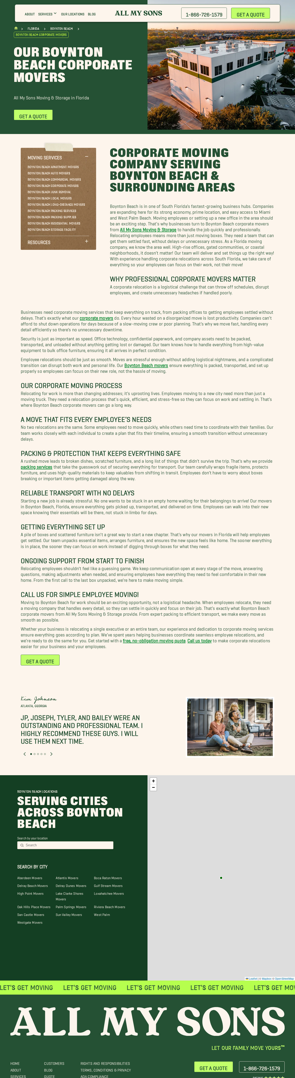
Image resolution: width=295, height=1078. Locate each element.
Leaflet (252, 978)
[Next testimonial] (51, 754)
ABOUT (15, 1069)
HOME (15, 1062)
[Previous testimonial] (25, 754)
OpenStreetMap (284, 978)
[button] (58, 156)
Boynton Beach (61, 29)
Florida (33, 29)
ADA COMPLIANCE (94, 1075)
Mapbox (267, 978)
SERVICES (18, 1075)
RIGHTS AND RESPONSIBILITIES (105, 1062)
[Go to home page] (16, 29)
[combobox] (68, 845)
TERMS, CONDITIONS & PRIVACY (106, 1069)
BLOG (48, 1069)
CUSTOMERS (54, 1062)
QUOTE (49, 1075)
